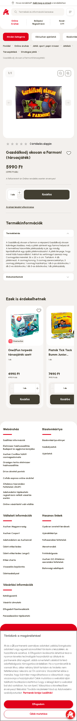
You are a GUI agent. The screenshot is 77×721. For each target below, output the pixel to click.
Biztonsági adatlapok (53, 568)
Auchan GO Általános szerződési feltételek (53, 560)
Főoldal (6, 46)
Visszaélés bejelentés (14, 566)
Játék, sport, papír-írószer (46, 46)
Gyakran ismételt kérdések (56, 526)
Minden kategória (16, 37)
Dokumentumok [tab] (14, 277)
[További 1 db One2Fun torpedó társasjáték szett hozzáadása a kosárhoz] (37, 388)
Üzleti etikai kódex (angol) (16, 553)
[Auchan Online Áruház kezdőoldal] (6, 12)
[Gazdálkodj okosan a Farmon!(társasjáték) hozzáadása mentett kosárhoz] (69, 153)
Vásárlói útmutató (12, 602)
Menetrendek (49, 546)
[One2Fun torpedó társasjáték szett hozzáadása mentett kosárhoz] (39, 310)
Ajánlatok (47, 453)
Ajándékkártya (49, 533)
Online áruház (21, 46)
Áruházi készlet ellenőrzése (20, 207)
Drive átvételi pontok (14, 471)
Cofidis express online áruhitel (18, 478)
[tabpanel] (38, 253)
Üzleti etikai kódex (12, 546)
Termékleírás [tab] (13, 233)
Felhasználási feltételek (54, 540)
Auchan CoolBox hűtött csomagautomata (15, 455)
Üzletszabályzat (11, 573)
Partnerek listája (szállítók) (38, 692)
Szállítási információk (14, 440)
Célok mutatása (38, 713)
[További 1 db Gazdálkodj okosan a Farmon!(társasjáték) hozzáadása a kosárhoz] (19, 193)
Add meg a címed (42, 3)
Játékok (67, 46)
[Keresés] (16, 12)
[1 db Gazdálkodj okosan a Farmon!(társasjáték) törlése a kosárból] (19, 197)
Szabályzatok (49, 447)
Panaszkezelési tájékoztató (16, 616)
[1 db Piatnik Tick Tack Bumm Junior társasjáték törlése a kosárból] (52, 388)
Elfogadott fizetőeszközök (16, 609)
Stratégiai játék (29, 52)
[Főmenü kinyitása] (70, 12)
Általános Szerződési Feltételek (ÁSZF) (14, 485)
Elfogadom (38, 704)
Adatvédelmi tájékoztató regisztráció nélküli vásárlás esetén (17, 495)
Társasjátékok (10, 52)
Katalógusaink (10, 595)
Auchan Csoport (11, 533)
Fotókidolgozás (50, 553)
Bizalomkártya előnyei (53, 440)
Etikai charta (9, 560)
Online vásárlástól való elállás (18, 504)
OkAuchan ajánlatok (45, 37)
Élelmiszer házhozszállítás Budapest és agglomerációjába (19, 447)
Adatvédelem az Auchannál (17, 540)
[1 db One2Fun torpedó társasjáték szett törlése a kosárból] (12, 388)
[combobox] (37, 12)
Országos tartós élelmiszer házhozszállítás (16, 464)
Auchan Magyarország (14, 526)
